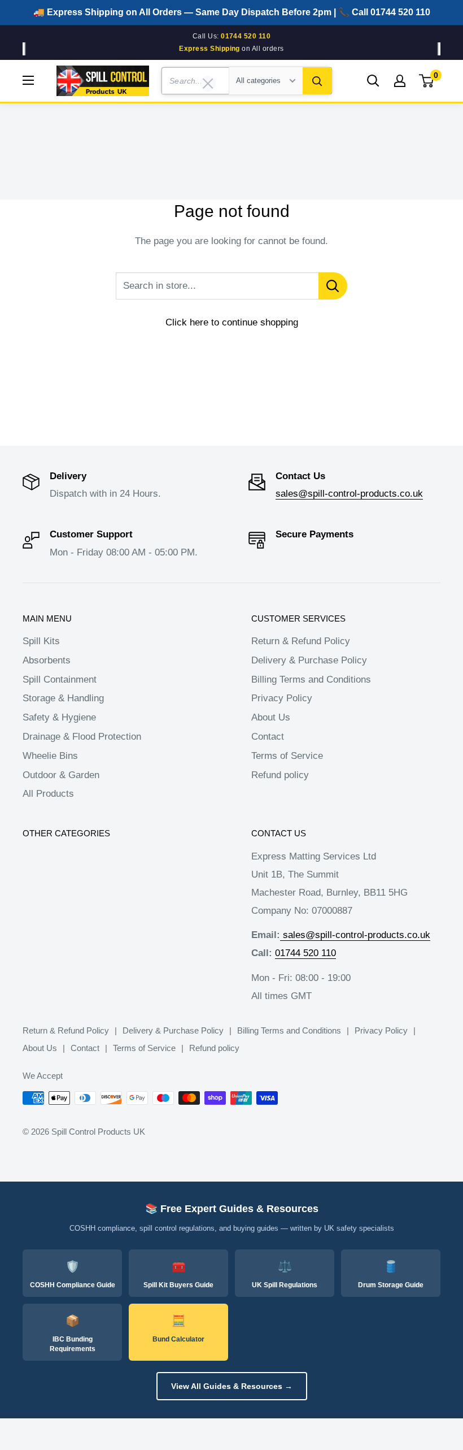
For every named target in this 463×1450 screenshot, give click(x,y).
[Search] (317, 80)
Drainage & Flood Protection (82, 736)
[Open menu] (28, 80)
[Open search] (373, 81)
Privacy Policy (281, 698)
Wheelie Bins (50, 755)
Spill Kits (41, 641)
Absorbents (47, 660)
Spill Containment (60, 679)
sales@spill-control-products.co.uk (349, 493)
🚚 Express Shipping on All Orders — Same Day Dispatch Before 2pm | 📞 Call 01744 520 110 (231, 12)
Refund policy (280, 775)
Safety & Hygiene (59, 717)
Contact (267, 736)
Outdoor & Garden (61, 775)
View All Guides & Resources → (231, 1386)
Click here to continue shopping (231, 322)
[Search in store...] (332, 285)
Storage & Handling (63, 698)
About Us (270, 717)
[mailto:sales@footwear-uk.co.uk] (281, 935)
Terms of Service (287, 755)
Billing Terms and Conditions (311, 679)
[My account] (399, 81)
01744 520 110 (305, 953)
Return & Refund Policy (300, 641)
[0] (427, 80)
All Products (48, 793)
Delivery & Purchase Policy (309, 660)
